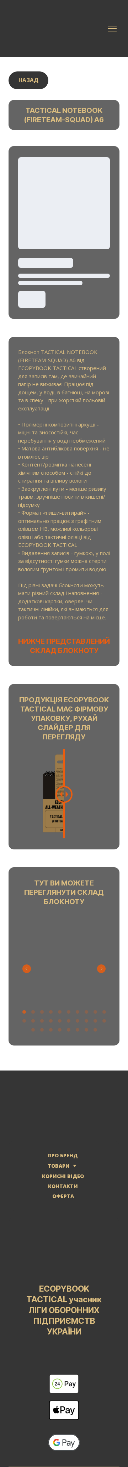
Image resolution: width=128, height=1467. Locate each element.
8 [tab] (86, 1014)
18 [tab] (86, 1023)
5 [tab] (59, 1014)
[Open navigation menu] (112, 28)
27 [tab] (86, 1032)
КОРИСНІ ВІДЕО (63, 1178)
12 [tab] (32, 1023)
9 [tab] (95, 1014)
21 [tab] (32, 1032)
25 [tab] (68, 1032)
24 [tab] (59, 1032)
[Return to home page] (46, 28)
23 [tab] (50, 1032)
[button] (28, 80)
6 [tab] (68, 1014)
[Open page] (64, 1109)
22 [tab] (41, 1032)
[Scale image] (64, 958)
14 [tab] (50, 1023)
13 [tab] (41, 1023)
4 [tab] (50, 1014)
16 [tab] (68, 1023)
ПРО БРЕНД (63, 1157)
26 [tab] (77, 1032)
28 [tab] (95, 1032)
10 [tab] (104, 1014)
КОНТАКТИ (63, 1188)
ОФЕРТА (63, 1198)
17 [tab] (77, 1023)
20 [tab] (104, 1023)
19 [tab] (95, 1023)
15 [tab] (59, 1023)
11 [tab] (24, 1023)
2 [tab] (32, 1014)
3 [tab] (41, 1014)
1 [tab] (24, 1014)
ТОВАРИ (59, 1168)
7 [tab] (77, 1014)
